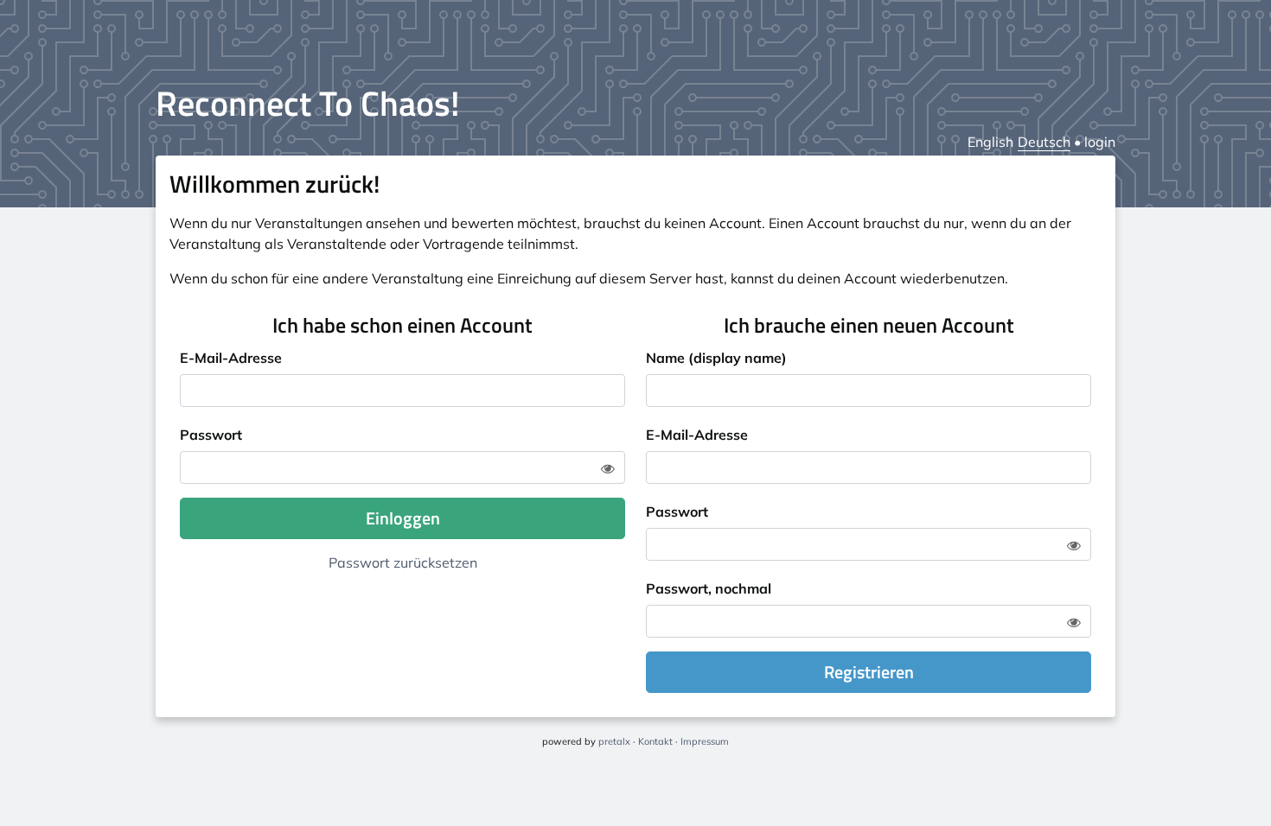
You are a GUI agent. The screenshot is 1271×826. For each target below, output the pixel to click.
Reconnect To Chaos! (308, 103)
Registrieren (869, 671)
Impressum (704, 741)
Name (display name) (716, 357)
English (990, 141)
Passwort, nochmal (708, 588)
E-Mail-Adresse (231, 357)
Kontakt (655, 741)
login (1099, 141)
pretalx (614, 741)
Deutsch (1044, 141)
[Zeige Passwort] (608, 468)
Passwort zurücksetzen (403, 562)
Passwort (211, 434)
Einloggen (403, 518)
